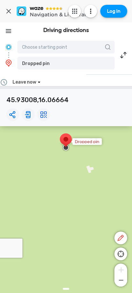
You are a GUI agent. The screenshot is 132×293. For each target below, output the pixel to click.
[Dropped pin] (66, 142)
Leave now (24, 82)
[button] (66, 63)
